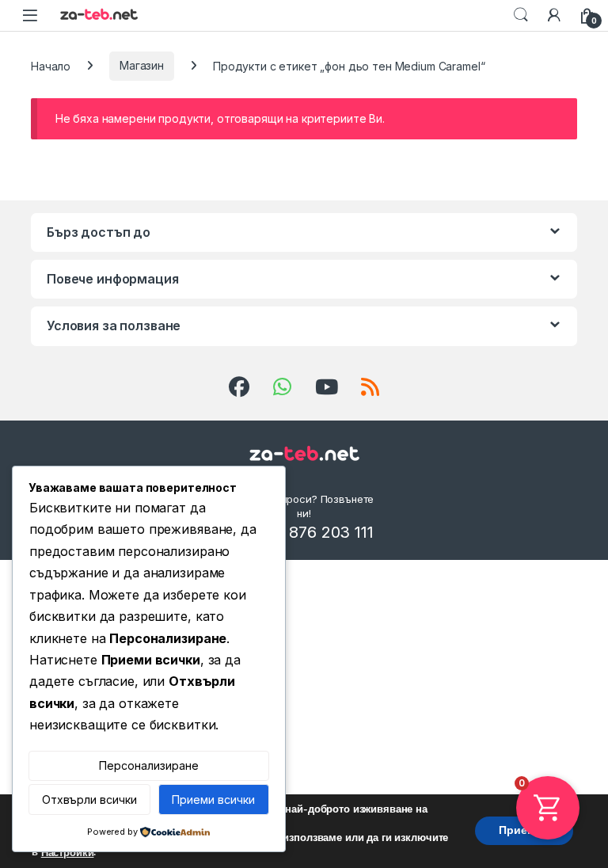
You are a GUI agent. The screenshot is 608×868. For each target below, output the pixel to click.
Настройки (67, 853)
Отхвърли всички (89, 799)
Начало (50, 65)
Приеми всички (213, 799)
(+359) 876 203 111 (303, 532)
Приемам (524, 831)
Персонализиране (149, 765)
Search (521, 15)
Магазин (142, 65)
